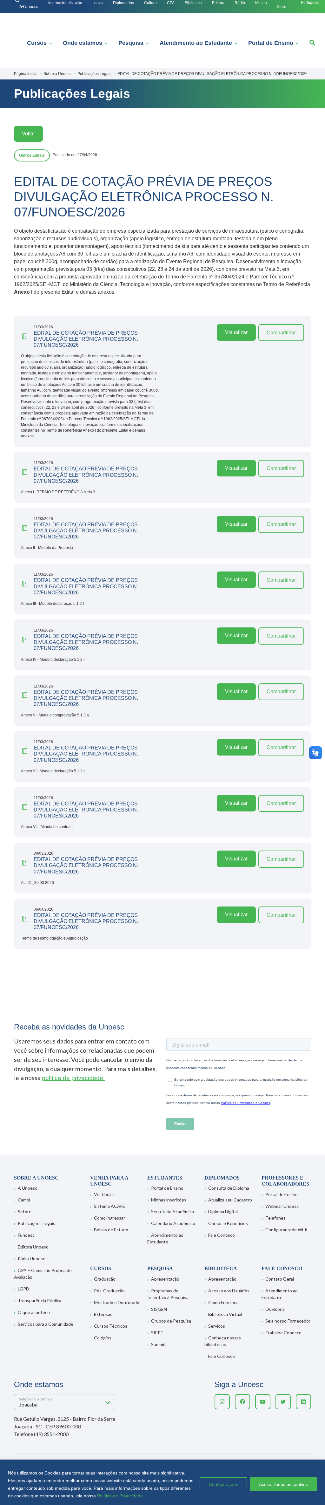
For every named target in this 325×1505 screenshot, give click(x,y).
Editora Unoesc (33, 1246)
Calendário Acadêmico (173, 1223)
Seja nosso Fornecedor (287, 1321)
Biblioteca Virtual (225, 1314)
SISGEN (159, 1309)
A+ (21, 6)
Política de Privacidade (120, 1495)
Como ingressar (109, 1218)
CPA (171, 3)
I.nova (97, 3)
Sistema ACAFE (109, 1206)
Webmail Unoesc (282, 1206)
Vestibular (104, 1194)
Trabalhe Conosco (283, 1332)
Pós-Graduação (109, 1290)
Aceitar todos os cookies (283, 1484)
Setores (26, 1211)
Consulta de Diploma (228, 1188)
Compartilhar (281, 332)
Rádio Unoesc (31, 1258)
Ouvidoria (275, 1309)
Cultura (150, 3)
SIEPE (157, 1332)
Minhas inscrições (168, 1199)
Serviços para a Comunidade (45, 1324)
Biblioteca (193, 3)
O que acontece (34, 1312)
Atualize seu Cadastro (230, 1199)
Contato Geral (279, 1279)
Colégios (102, 1337)
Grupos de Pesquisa (171, 1321)
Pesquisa (130, 43)
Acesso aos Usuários (228, 1290)
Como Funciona (223, 1302)
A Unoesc (27, 1188)
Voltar (28, 133)
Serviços (216, 1326)
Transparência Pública (39, 1300)
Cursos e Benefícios (228, 1223)
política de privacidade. (73, 1078)
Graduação (105, 1279)
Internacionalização (65, 3)
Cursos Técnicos (110, 1326)
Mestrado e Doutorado (116, 1302)
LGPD (23, 1288)
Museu (261, 3)
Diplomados (123, 3)
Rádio (240, 3)
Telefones (275, 1218)
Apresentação (165, 1279)
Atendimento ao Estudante (196, 43)
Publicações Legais (36, 1223)
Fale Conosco (221, 1235)
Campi (24, 1199)
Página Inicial (25, 74)
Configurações (223, 1484)
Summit (158, 1344)
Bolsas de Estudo (111, 1229)
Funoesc (26, 1235)
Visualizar (236, 332)
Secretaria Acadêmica (172, 1211)
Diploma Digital (223, 1211)
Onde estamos (82, 43)
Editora (218, 3)
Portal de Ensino (270, 43)
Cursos (37, 43)
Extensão (103, 1314)
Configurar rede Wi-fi (286, 1229)
